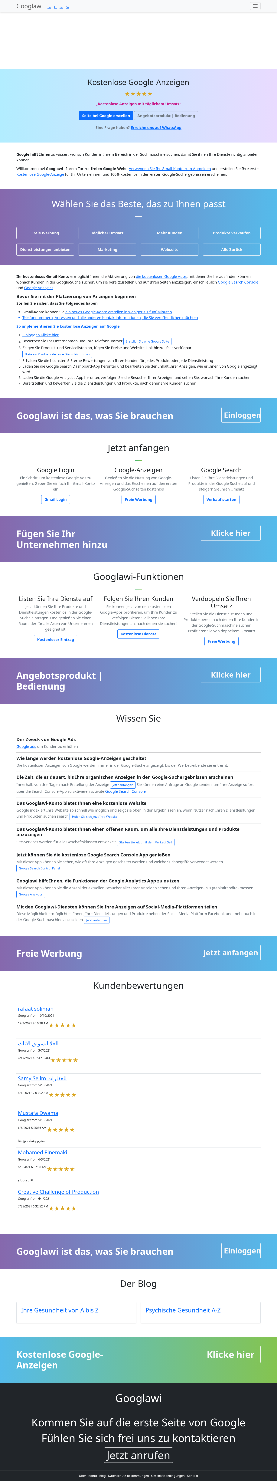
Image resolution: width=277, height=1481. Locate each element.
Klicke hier (50, 334)
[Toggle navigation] (255, 6)
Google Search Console (238, 282)
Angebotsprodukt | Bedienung (166, 115)
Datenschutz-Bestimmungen (129, 1476)
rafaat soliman (36, 1008)
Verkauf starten (221, 499)
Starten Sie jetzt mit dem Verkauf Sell (145, 842)
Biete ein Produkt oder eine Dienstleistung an (57, 354)
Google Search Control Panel (39, 868)
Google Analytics (38, 287)
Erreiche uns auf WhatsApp (156, 127)
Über (83, 1476)
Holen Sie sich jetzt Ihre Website (95, 817)
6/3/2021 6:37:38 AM (32, 1167)
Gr (67, 7)
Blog (102, 1476)
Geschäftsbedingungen (168, 1476)
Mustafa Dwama (38, 1112)
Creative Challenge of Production (58, 1191)
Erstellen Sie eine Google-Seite (147, 341)
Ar (55, 7)
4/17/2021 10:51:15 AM (34, 1058)
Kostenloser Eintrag (55, 639)
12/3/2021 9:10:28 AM (33, 1023)
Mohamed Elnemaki (42, 1152)
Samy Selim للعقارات (42, 1078)
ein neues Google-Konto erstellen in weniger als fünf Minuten (118, 311)
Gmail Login (55, 499)
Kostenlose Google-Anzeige (40, 174)
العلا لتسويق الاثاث (38, 1043)
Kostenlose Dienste (139, 633)
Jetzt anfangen (122, 785)
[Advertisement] (138, 40)
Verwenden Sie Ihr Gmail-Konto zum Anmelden (170, 168)
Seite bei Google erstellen (106, 115)
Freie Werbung (138, 499)
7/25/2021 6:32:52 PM (33, 1206)
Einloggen (31, 334)
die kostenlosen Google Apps (161, 276)
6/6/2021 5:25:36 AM (32, 1128)
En (49, 7)
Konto (93, 1476)
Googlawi (29, 6)
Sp (61, 7)
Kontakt (192, 1476)
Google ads (26, 746)
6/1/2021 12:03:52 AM (33, 1093)
